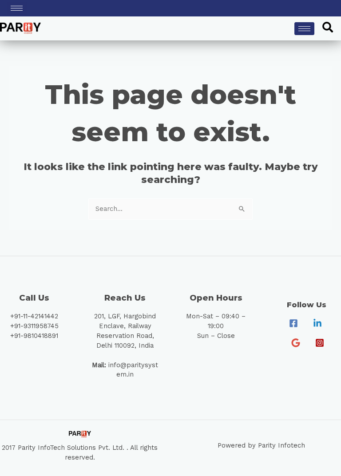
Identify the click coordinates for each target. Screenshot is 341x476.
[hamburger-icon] (17, 8)
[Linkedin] (317, 323)
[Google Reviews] (295, 343)
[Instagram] (319, 343)
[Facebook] (293, 323)
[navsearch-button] (327, 28)
